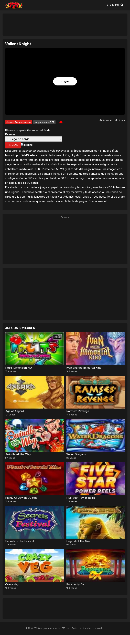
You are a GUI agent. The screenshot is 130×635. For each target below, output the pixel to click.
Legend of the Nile (78, 541)
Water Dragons (76, 454)
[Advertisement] (65, 24)
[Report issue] (61, 121)
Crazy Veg (11, 584)
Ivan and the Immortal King (83, 367)
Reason (10, 134)
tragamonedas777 (44, 122)
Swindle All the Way (18, 454)
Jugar (65, 81)
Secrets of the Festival (19, 541)
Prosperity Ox (75, 584)
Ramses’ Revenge (77, 411)
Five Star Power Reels (80, 497)
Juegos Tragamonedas (18, 122)
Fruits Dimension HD (18, 367)
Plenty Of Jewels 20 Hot (21, 497)
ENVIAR (13, 145)
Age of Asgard (14, 411)
